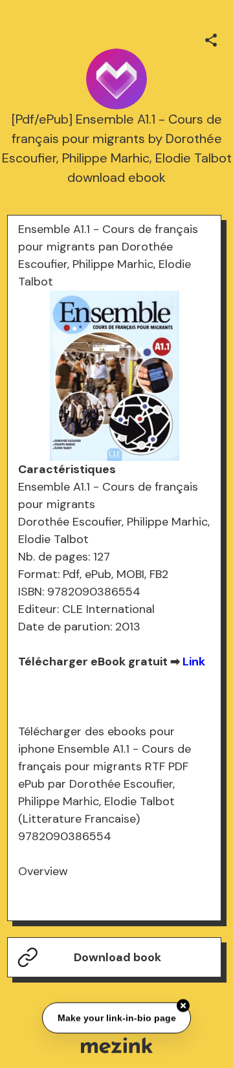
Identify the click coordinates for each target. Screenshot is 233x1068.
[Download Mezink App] (117, 1045)
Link (194, 661)
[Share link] (211, 38)
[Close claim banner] (183, 1005)
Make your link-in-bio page (116, 1017)
